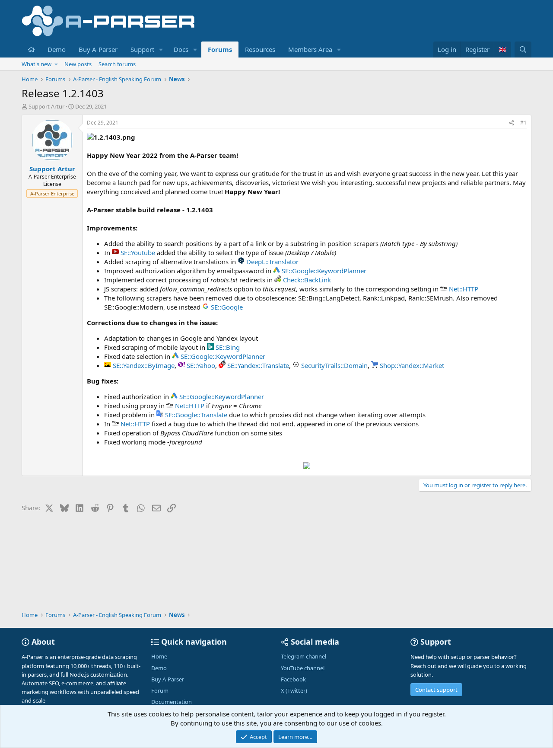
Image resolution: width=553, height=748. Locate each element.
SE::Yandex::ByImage (144, 365)
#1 (523, 122)
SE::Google (227, 307)
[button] (161, 50)
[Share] (511, 123)
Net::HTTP (463, 288)
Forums (220, 49)
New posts (78, 64)
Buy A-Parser (98, 49)
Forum (159, 690)
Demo (57, 49)
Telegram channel (303, 656)
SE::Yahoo (201, 365)
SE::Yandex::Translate (258, 365)
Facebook (293, 679)
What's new (36, 64)
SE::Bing (228, 347)
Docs (181, 49)
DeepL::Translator (272, 261)
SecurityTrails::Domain (334, 365)
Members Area (310, 49)
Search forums (117, 64)
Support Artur (46, 106)
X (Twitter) (294, 690)
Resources (260, 49)
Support (142, 49)
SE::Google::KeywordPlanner (324, 270)
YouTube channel (302, 668)
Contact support (436, 690)
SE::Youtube (138, 252)
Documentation (171, 702)
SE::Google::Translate (196, 414)
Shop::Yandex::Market (412, 365)
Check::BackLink (307, 279)
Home (159, 656)
